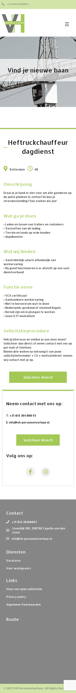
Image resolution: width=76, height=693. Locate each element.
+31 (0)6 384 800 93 (23, 415)
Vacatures (13, 560)
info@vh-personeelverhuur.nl (29, 422)
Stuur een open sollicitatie (24, 589)
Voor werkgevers (18, 568)
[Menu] (67, 24)
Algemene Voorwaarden (23, 604)
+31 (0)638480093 (17, 4)
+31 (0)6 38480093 (24, 522)
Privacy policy (16, 597)
